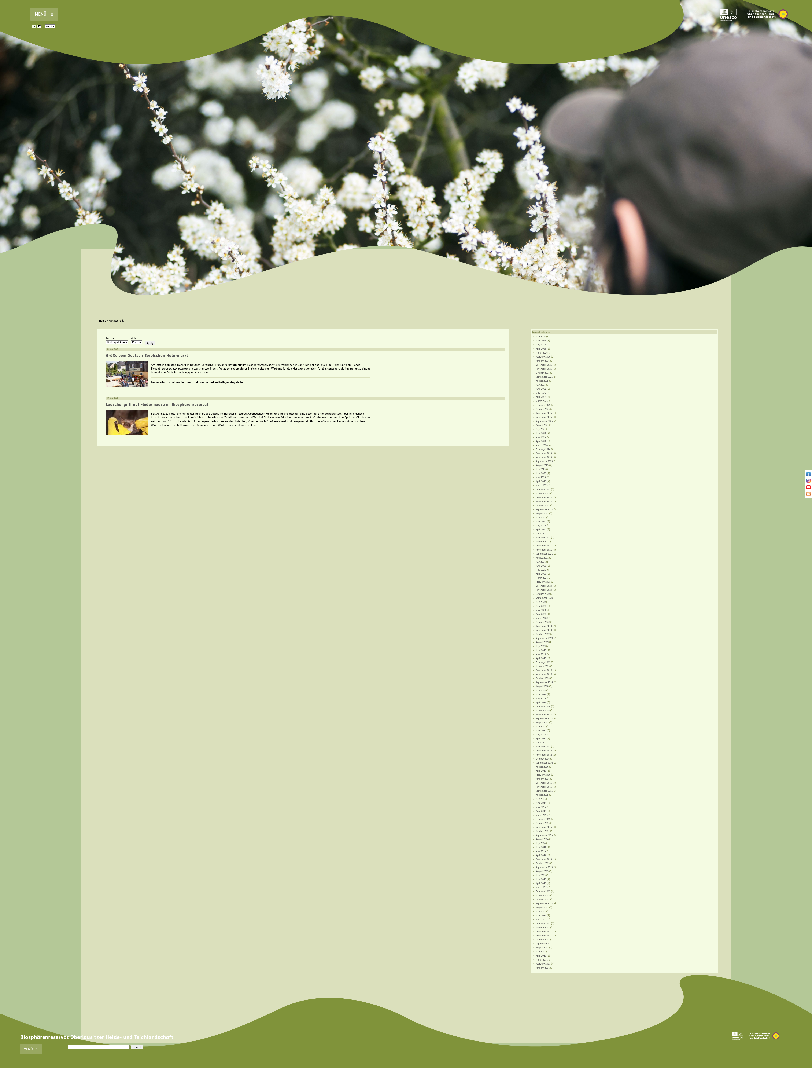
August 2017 (542, 722)
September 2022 (544, 509)
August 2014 (542, 839)
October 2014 (543, 831)
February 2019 (543, 662)
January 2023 (543, 493)
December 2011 (544, 931)
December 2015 (544, 783)
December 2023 (544, 453)
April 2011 (541, 955)
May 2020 (541, 610)
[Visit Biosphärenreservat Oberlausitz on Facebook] (808, 475)
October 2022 (543, 505)
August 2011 (542, 947)
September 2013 (544, 867)
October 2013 (543, 863)
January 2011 (543, 967)
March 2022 (542, 533)
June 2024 (541, 433)
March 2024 (542, 445)
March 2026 (542, 352)
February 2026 (543, 356)
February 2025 (543, 405)
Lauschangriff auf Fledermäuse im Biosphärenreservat (157, 404)
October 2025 (543, 373)
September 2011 (544, 943)
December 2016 (544, 750)
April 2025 (541, 397)
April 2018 (541, 702)
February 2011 (543, 963)
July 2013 (541, 875)
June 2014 (541, 847)
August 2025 (542, 381)
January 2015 (543, 823)
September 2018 (544, 682)
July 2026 (541, 336)
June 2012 (541, 915)
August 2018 (542, 686)
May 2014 (541, 851)
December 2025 (544, 364)
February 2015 (543, 819)
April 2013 (541, 883)
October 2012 (543, 899)
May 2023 (541, 477)
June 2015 (541, 803)
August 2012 (542, 907)
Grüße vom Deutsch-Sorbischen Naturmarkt (147, 355)
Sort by (110, 338)
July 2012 (541, 911)
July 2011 (541, 951)
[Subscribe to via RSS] (808, 495)
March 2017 (542, 742)
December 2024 (544, 413)
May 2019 (541, 654)
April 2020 (541, 614)
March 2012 (542, 919)
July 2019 (541, 646)
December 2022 (544, 497)
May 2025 (541, 393)
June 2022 (541, 521)
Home (102, 320)
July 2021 (541, 561)
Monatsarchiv (116, 320)
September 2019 (544, 638)
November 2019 (544, 630)
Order (134, 338)
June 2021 (541, 565)
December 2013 (544, 859)
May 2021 (541, 569)
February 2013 (543, 891)
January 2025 (543, 409)
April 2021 (541, 574)
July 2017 (541, 726)
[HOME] (767, 25)
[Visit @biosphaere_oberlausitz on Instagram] (808, 482)
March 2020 (542, 618)
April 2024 (541, 441)
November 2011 (544, 935)
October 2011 (543, 939)
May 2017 (541, 734)
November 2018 (544, 674)
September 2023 (544, 461)
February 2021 (543, 582)
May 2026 (541, 344)
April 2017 (541, 738)
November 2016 (544, 754)
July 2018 (541, 690)
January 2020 (543, 622)
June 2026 (541, 340)
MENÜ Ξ (44, 14)
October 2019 (543, 634)
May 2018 (541, 698)
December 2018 (544, 670)
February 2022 (543, 537)
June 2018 (541, 694)
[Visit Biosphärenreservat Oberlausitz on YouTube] (808, 488)
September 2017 (544, 718)
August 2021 (542, 557)
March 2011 (542, 959)
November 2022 (544, 501)
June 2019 (541, 650)
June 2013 (541, 879)
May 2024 (541, 437)
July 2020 (541, 602)
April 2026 (541, 348)
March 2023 (542, 485)
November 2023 (544, 457)
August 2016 (542, 766)
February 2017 (543, 746)
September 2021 (544, 553)
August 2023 (542, 465)
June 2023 (541, 473)
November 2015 (544, 787)
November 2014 (544, 827)
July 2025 (541, 385)
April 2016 (541, 770)
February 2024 (543, 449)
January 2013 (543, 895)
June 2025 (541, 389)
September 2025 (544, 377)
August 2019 (542, 642)
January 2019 (543, 666)
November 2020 (544, 590)
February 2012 (543, 923)
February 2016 (543, 774)
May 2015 (541, 807)
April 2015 (541, 811)
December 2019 (544, 626)
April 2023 (541, 481)
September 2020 (544, 598)
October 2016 (543, 758)
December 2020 (544, 586)
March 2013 (542, 887)
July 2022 (541, 517)
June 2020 (541, 606)
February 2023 (543, 489)
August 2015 (542, 795)
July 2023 (541, 469)
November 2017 (544, 714)
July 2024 (541, 429)
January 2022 (543, 541)
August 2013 (542, 871)
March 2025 (542, 401)
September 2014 (544, 835)
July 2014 (541, 843)
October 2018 (543, 678)
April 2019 (541, 658)
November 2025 (544, 368)
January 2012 (543, 927)
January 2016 (543, 779)
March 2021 (542, 578)
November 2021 (544, 549)
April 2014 (541, 855)
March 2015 (542, 815)
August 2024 (542, 425)
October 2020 (543, 594)
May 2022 (541, 525)
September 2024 (544, 421)
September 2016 (544, 762)
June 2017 (541, 730)
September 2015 (544, 791)
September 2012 (544, 903)
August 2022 (542, 513)
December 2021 (544, 545)
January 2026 (543, 360)
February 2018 (543, 706)
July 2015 (541, 799)
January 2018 (543, 710)
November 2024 (544, 417)
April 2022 (541, 529)
